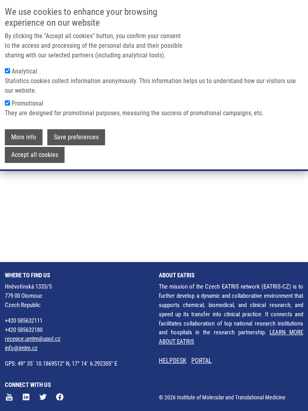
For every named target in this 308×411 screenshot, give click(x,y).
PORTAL (201, 360)
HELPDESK (172, 360)
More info (23, 137)
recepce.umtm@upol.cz (33, 338)
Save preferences (76, 137)
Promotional (27, 103)
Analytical (24, 71)
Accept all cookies (34, 155)
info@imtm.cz (21, 348)
